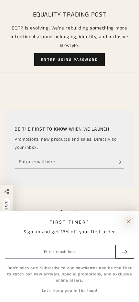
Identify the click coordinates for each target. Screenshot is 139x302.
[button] (69, 59)
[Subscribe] (120, 162)
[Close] (129, 221)
